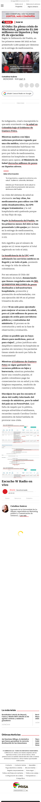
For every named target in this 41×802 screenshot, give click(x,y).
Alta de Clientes (30, 768)
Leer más (23, 515)
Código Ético (20, 778)
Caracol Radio (10, 5)
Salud (7, 498)
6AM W (19, 22)
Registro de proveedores (15, 770)
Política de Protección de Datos (13, 773)
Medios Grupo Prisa (20, 790)
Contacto (8, 765)
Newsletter (32, 765)
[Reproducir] (6, 68)
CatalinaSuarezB (18, 77)
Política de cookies (32, 773)
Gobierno (29, 498)
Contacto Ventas (20, 765)
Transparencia (31, 776)
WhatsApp (37, 85)
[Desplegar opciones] (35, 68)
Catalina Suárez (9, 76)
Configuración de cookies (14, 776)
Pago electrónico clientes (14, 768)
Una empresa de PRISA (20, 785)
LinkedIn (32, 85)
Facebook (21, 85)
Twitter (26, 85)
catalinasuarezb (21, 77)
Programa (19, 6)
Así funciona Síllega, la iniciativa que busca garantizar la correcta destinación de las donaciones (15, 741)
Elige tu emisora (33, 6)
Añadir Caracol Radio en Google (19, 93)
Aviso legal (30, 770)
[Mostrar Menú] (2, 5)
